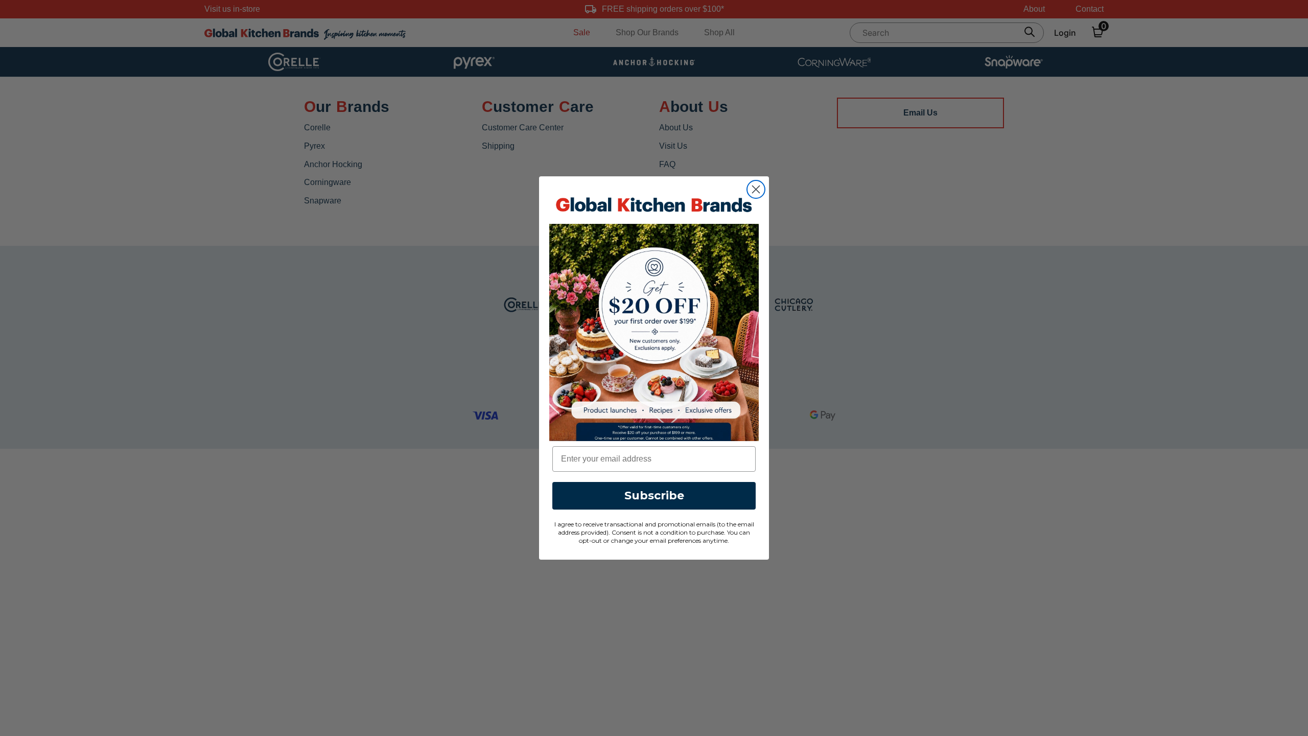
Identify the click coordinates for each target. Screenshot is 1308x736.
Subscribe (654, 495)
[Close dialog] (756, 189)
